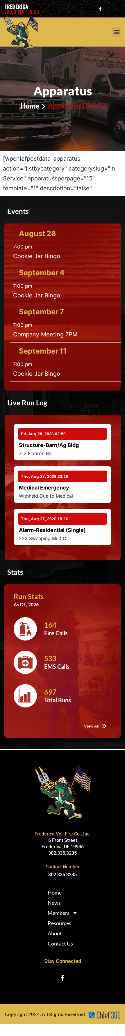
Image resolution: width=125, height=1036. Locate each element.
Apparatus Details (76, 106)
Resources (59, 923)
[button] (116, 32)
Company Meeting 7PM (45, 334)
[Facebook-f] (100, 9)
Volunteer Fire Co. (22, 11)
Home (55, 892)
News (54, 903)
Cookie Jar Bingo (36, 256)
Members (58, 913)
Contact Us (60, 943)
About (55, 933)
